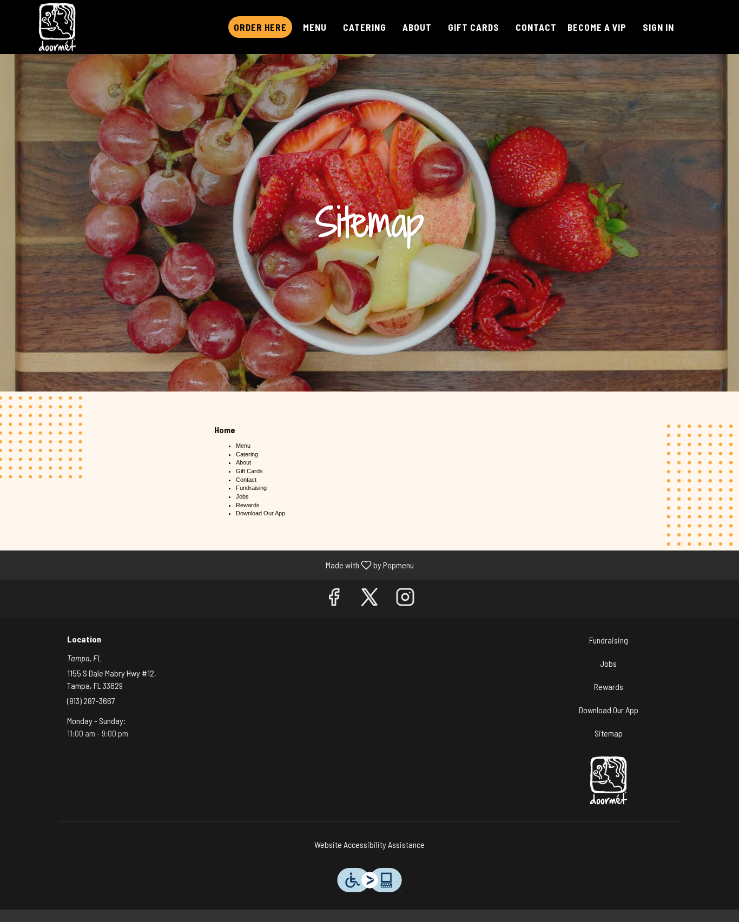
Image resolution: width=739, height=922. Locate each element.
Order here (260, 27)
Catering (364, 27)
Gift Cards (473, 27)
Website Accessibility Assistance (369, 844)
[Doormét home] (57, 27)
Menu (315, 27)
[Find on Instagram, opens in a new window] (405, 599)
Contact (536, 27)
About (417, 27)
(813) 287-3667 (91, 700)
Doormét (608, 780)
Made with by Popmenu (211, 565)
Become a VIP (597, 27)
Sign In (658, 27)
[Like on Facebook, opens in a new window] (334, 599)
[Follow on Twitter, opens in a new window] (369, 599)
